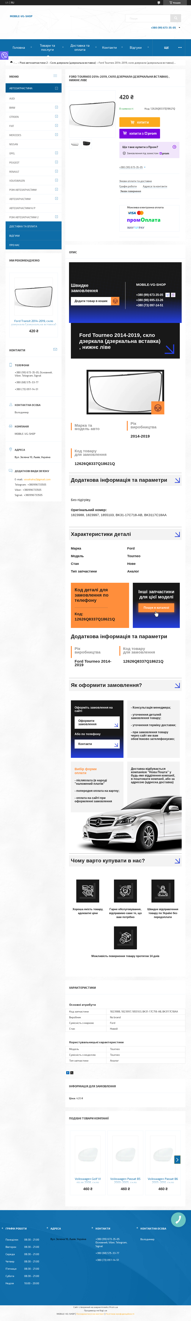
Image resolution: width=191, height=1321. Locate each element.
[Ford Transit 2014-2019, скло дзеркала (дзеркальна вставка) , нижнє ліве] (33, 296)
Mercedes (15, 135)
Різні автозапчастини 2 (34, 62)
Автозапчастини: (21, 88)
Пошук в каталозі (156, 607)
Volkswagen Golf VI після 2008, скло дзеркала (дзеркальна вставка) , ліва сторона (88, 1180)
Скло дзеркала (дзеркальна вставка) (73, 62)
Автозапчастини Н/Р (22, 208)
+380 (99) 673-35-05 (149, 294)
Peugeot (14, 162)
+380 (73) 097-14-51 (149, 305)
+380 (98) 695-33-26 (149, 300)
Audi (12, 98)
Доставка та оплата (80, 47)
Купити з (136, 133)
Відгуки (136, 47)
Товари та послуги (47, 47)
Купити (143, 122)
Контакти (109, 47)
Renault (14, 171)
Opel (12, 153)
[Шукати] (175, 18)
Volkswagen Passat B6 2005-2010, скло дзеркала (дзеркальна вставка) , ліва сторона (163, 1180)
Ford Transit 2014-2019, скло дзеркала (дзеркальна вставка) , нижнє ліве (33, 322)
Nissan (13, 144)
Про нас (14, 245)
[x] (71, 1073)
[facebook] (67, 1073)
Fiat (11, 126)
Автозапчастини (20, 198)
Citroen (14, 116)
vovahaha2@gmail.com (37, 479)
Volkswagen (17, 180)
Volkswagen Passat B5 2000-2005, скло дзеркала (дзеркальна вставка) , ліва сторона (125, 1180)
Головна (18, 47)
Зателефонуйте (135, 1307)
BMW (12, 107)
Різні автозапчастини (23, 189)
